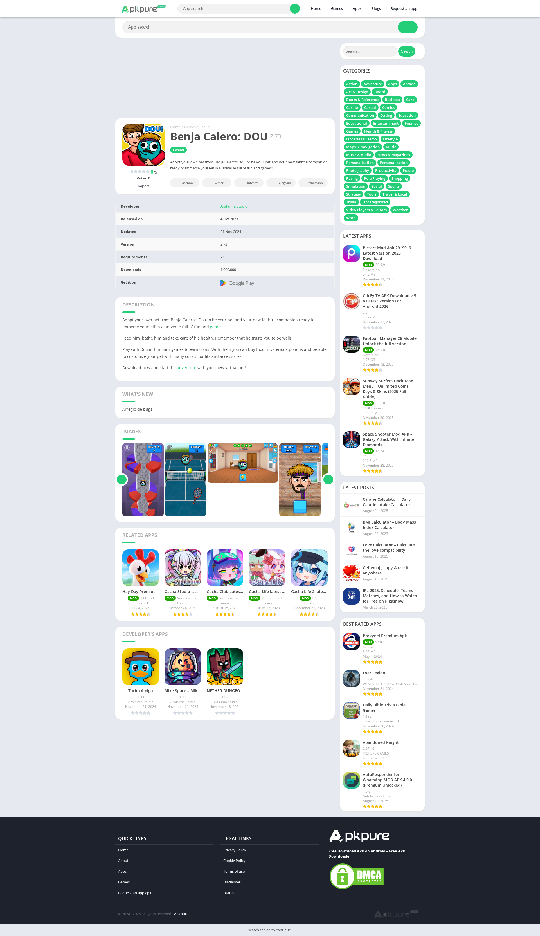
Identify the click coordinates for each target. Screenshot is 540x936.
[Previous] (121, 479)
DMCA (228, 892)
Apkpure (181, 913)
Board (379, 91)
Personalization (394, 162)
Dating (386, 115)
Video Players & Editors (366, 209)
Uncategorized (375, 202)
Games (337, 8)
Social (377, 186)
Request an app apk (134, 892)
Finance (411, 123)
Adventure (373, 83)
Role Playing (374, 178)
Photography (357, 170)
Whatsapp (315, 183)
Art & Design (357, 91)
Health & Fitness (378, 131)
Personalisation (360, 162)
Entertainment (386, 123)
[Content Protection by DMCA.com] (356, 889)
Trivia (351, 202)
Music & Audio (358, 154)
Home (316, 8)
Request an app (404, 8)
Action (351, 83)
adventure (186, 367)
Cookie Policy (234, 860)
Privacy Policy (234, 849)
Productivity (386, 170)
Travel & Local (394, 194)
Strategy (353, 194)
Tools (371, 194)
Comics (388, 107)
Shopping (400, 178)
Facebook (188, 183)
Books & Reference (362, 99)
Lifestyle (390, 139)
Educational (356, 123)
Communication (360, 115)
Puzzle (408, 170)
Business (392, 99)
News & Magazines (393, 154)
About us (125, 860)
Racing (352, 178)
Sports (393, 186)
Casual (204, 126)
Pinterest (251, 183)
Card (410, 99)
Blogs (376, 8)
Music (391, 146)
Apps (357, 8)
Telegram (284, 183)
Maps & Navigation (363, 146)
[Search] (295, 9)
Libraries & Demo (361, 139)
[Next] (328, 479)
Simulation (355, 186)
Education (407, 115)
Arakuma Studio (234, 206)
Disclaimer (231, 882)
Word (351, 217)
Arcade (409, 83)
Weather (400, 209)
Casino (352, 107)
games (216, 326)
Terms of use (234, 871)
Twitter (218, 183)
